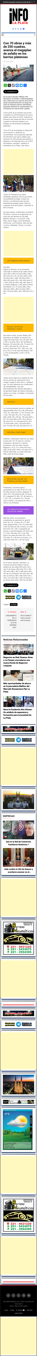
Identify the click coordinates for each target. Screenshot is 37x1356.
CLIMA (12, 1310)
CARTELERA (18, 1313)
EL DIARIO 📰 (20, 1310)
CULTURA (29, 1310)
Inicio (6, 1310)
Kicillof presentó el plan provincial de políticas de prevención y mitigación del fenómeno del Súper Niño (16, 2)
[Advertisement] (18, 766)
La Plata (14, 604)
